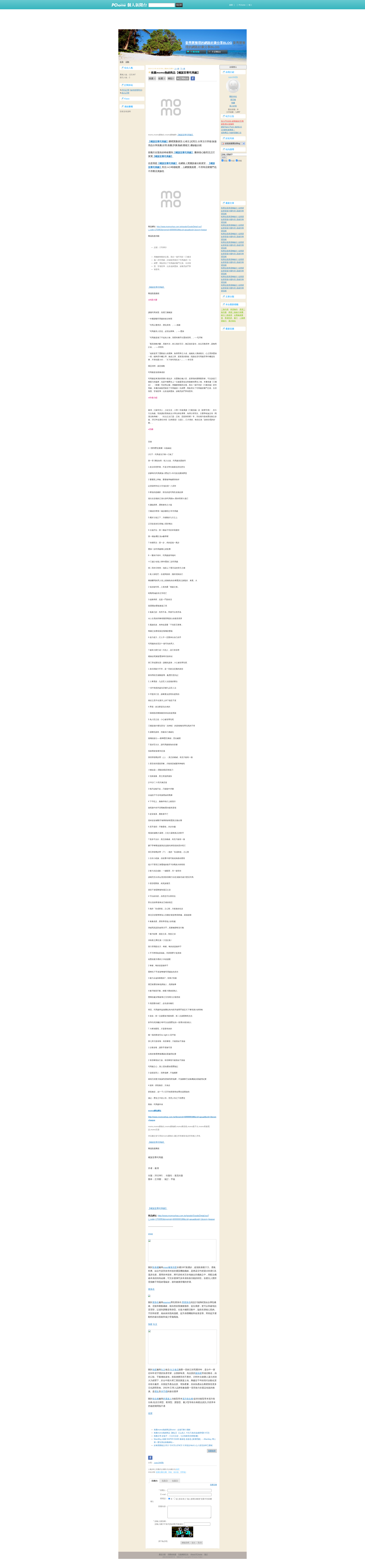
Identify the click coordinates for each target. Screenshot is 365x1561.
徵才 (206, 1554)
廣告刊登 (162, 1554)
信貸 (150, 1413)
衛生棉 (155, 1398)
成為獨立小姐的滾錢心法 (231, 133)
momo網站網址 (154, 1111)
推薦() (165, 1481)
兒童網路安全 (183, 1554)
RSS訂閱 (125, 90)
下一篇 (182, 68)
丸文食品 (174, 1369)
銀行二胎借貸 (226, 315)
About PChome (196, 1554)
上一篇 (176, 68)
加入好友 (233, 106)
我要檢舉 (212, 1451)
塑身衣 (151, 1289)
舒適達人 (167, 1398)
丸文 (155, 1324)
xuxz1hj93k (159, 1463)
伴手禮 (164, 1391)
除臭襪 (155, 1267)
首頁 (121, 62)
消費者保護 (172, 1554)
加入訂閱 (125, 93)
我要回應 (213, 1485)
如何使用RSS (136, 90)
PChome (242, 5)
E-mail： (164, 1494)
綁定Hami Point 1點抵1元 (231, 127)
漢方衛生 (232, 321)
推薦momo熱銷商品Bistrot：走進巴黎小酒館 (172, 1430)
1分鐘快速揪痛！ (228, 130)
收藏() (175, 1481)
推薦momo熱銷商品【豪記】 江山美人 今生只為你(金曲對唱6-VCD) (181, 1433)
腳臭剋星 (172, 1267)
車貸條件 (234, 309)
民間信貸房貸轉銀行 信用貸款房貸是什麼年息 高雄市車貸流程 (232, 211)
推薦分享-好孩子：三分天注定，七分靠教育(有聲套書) (176, 1436)
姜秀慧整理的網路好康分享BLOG (208, 43)
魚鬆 (150, 1324)
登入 (250, 5)
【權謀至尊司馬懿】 (185, 135)
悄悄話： (164, 1498)
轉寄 (178, 1469)
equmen (167, 1302)
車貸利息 (228, 318)
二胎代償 (224, 309)
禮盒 (157, 1391)
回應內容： (163, 1506)
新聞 (231, 5)
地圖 (233, 103)
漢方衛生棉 (187, 1398)
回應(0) (154, 1481)
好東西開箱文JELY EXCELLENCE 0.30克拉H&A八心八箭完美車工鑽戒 (183, 1445)
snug (150, 1234)
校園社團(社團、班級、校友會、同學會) (171, 1472)
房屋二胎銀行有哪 (235, 312)
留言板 (233, 100)
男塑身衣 (186, 1302)
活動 (127, 62)
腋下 (236, 318)
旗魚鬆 (198, 1373)
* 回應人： (163, 1490)
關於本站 (233, 96)
